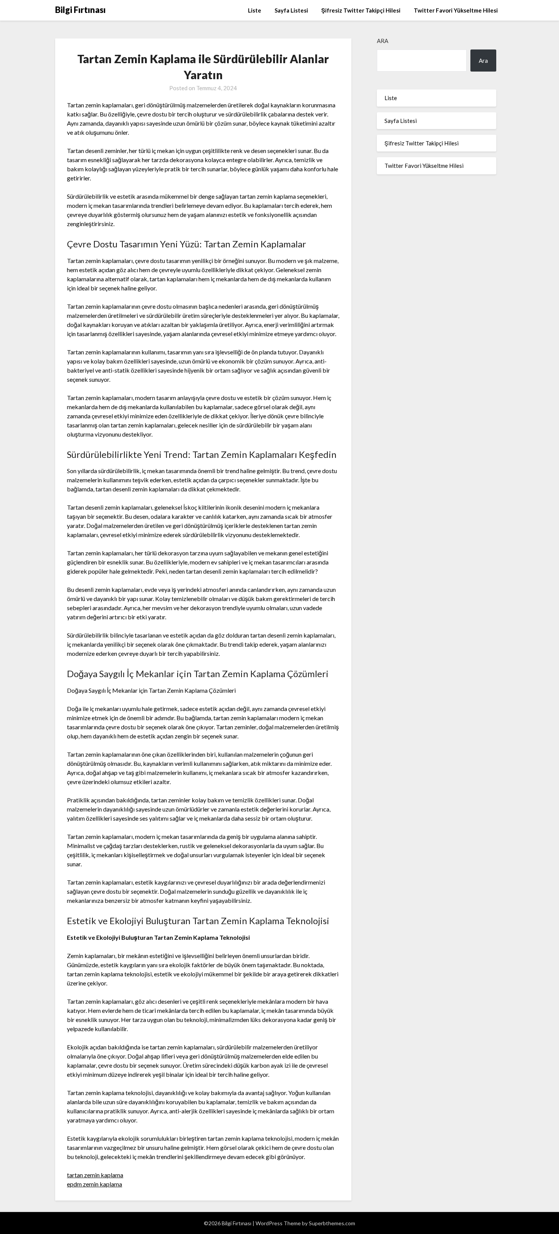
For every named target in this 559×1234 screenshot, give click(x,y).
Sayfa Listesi (291, 10)
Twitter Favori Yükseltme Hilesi (456, 10)
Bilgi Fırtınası (80, 10)
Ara (382, 40)
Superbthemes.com (332, 1223)
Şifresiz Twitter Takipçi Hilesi (360, 10)
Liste (254, 10)
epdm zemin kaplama (94, 1184)
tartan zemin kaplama (95, 1174)
